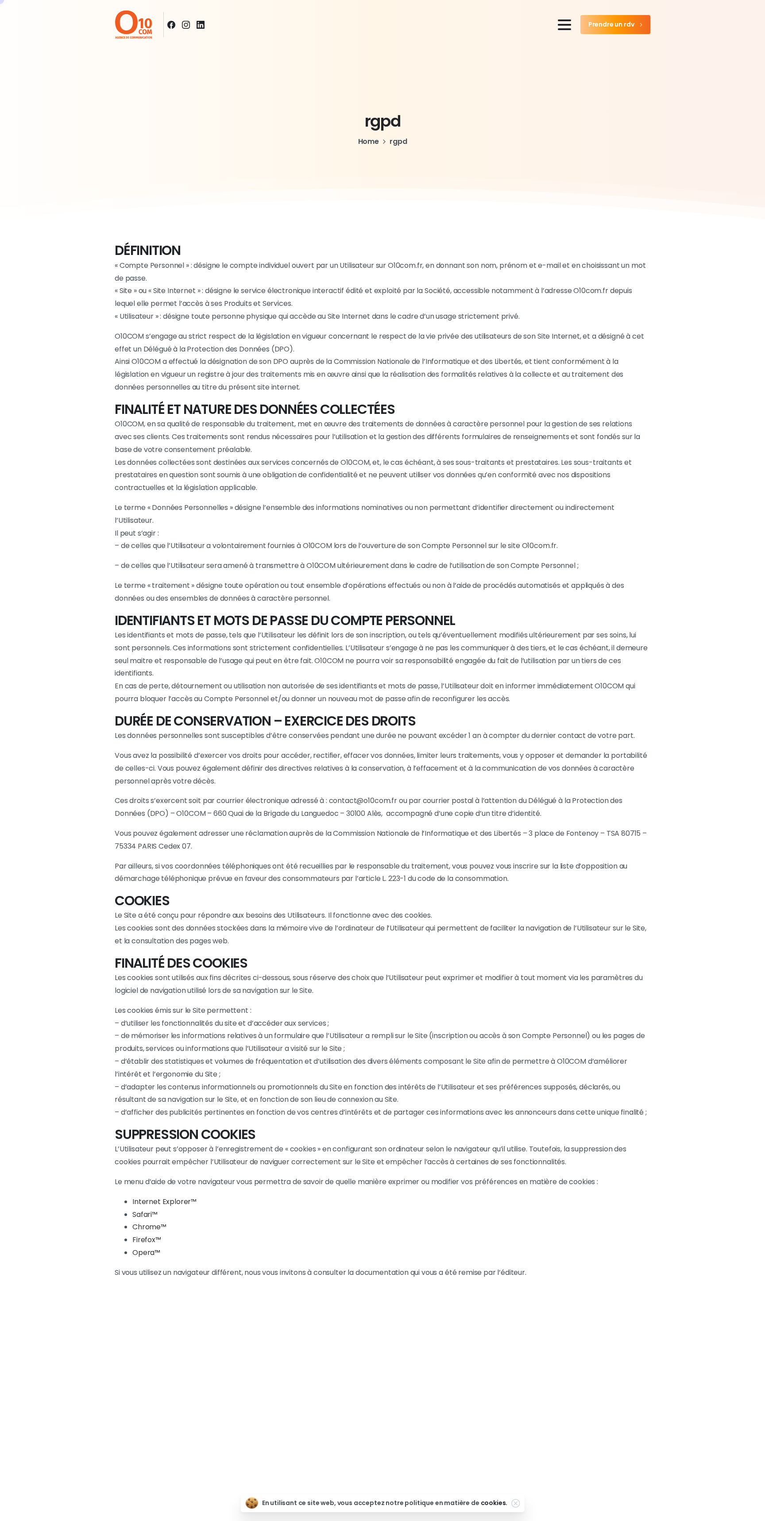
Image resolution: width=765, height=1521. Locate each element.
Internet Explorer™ (164, 1202)
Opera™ (146, 1252)
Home (368, 141)
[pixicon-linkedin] (413, 1438)
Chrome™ (149, 1227)
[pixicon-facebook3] (352, 1438)
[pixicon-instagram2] (382, 1438)
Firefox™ (146, 1240)
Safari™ (145, 1214)
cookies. (494, 1502)
